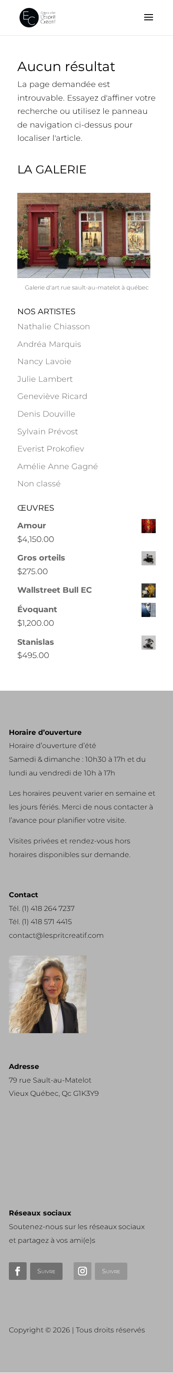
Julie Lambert (45, 379)
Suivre (46, 1271)
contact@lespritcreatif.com (56, 935)
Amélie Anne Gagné (57, 466)
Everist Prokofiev (50, 449)
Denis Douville (46, 414)
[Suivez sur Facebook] (18, 1271)
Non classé (39, 484)
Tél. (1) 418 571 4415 (40, 922)
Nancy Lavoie (44, 361)
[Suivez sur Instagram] (82, 1271)
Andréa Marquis (49, 344)
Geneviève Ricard (52, 396)
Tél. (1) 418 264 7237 (42, 908)
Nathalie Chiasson (53, 326)
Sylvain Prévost (47, 431)
